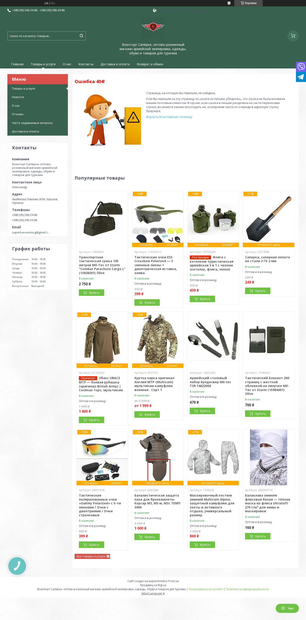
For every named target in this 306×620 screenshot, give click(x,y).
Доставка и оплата (115, 64)
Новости (18, 97)
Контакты (85, 64)
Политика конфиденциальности (247, 589)
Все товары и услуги (91, 556)
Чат (290, 608)
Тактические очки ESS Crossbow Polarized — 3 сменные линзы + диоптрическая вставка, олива (155, 265)
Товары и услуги (43, 64)
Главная (17, 64)
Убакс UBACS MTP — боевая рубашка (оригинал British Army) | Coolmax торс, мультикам (101, 384)
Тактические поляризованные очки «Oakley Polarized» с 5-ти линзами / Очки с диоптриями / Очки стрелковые (100, 505)
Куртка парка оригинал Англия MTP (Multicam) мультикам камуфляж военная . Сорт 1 (154, 384)
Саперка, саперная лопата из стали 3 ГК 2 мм (267, 259)
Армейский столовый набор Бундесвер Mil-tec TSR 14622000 (210, 382)
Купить (94, 292)
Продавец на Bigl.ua (153, 585)
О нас (67, 64)
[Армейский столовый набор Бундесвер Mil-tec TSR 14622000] (213, 340)
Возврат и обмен (150, 64)
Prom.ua (173, 581)
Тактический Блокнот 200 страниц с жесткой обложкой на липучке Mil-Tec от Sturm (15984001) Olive (267, 386)
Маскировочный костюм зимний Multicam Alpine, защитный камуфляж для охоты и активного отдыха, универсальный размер (212, 505)
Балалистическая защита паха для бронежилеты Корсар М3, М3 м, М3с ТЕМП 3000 (157, 501)
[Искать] (81, 35)
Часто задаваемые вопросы (32, 123)
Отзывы (18, 114)
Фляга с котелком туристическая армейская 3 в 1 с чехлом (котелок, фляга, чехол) (211, 263)
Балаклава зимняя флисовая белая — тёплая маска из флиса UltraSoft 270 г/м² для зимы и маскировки (267, 503)
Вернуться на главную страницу (169, 117)
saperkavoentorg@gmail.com (31, 232)
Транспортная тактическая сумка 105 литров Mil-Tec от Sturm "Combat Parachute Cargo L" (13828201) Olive (102, 265)
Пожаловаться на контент (206, 589)
